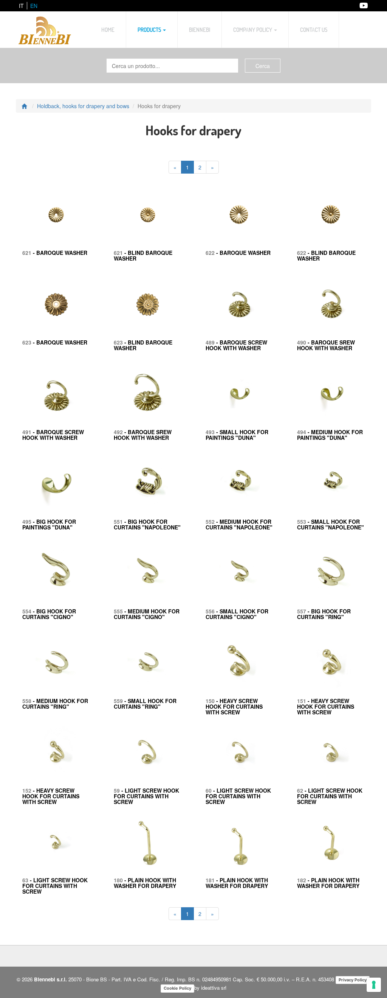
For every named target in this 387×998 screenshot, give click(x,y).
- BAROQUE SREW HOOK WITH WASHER (326, 345)
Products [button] (150, 29)
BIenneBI (199, 29)
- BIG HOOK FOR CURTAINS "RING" (324, 614)
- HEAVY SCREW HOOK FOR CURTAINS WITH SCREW (234, 706)
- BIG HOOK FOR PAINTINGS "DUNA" (49, 524)
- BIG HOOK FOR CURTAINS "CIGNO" (49, 614)
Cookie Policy (177, 988)
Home (108, 29)
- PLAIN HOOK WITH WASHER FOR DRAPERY (145, 882)
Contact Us (313, 29)
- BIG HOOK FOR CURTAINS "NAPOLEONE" (147, 524)
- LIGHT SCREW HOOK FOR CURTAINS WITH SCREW (146, 796)
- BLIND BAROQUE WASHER (143, 255)
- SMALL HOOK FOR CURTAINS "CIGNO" (237, 614)
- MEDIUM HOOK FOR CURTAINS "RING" (55, 703)
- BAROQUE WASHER (54, 252)
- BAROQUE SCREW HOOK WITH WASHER (236, 345)
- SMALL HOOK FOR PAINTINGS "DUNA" (237, 434)
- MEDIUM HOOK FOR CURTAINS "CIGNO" (147, 614)
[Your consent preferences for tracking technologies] (374, 985)
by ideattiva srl (210, 987)
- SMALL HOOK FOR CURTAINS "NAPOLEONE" (330, 524)
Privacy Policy (353, 979)
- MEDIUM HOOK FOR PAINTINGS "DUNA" (330, 434)
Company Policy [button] (253, 29)
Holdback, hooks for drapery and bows (83, 106)
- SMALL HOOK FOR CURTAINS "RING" (145, 703)
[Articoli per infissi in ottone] (45, 29)
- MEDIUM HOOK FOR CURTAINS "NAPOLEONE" (239, 524)
